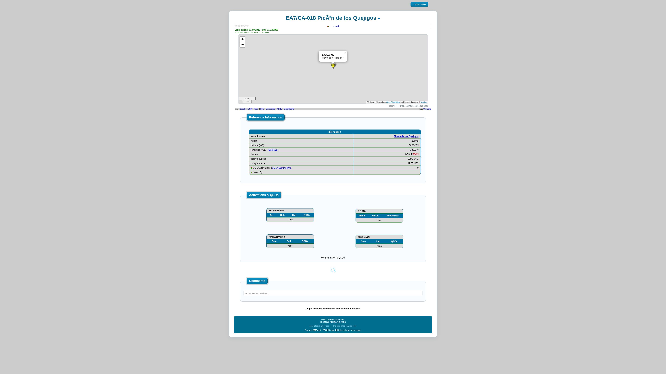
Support (332, 330)
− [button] (242, 44)
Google (243, 109)
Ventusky (427, 109)
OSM (250, 109)
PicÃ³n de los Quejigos (406, 136)
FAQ (325, 330)
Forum (308, 330)
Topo (256, 109)
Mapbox (424, 102)
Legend (335, 26)
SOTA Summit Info (281, 168)
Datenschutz (343, 330)
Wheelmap (270, 109)
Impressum (356, 330)
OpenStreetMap (393, 102)
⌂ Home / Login (419, 4)
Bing (262, 109)
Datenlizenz (289, 109)
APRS (279, 109)
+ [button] (242, 39)
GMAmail (317, 330)
